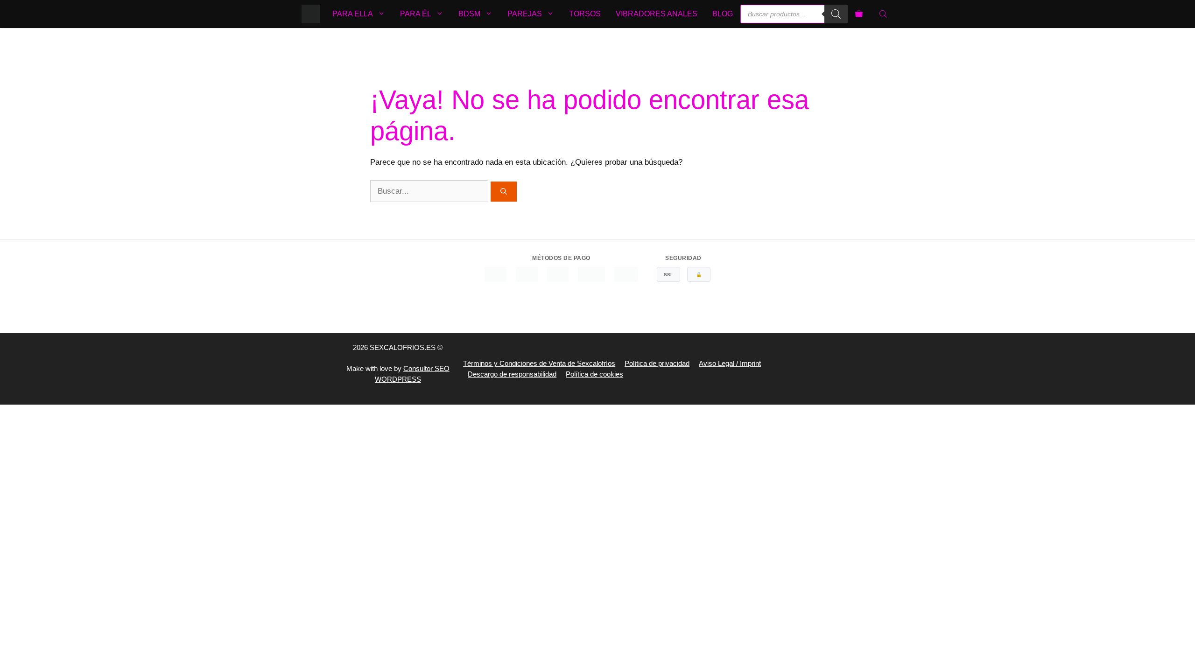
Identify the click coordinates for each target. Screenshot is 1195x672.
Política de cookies (594, 374)
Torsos (585, 14)
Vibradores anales (656, 14)
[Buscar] (836, 14)
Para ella (352, 14)
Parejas (524, 14)
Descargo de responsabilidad (512, 374)
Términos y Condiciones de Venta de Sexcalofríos (539, 363)
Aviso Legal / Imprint (730, 363)
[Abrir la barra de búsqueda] (884, 14)
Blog (722, 14)
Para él (415, 14)
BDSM (469, 14)
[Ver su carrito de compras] (859, 14)
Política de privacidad (657, 363)
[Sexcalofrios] (311, 14)
